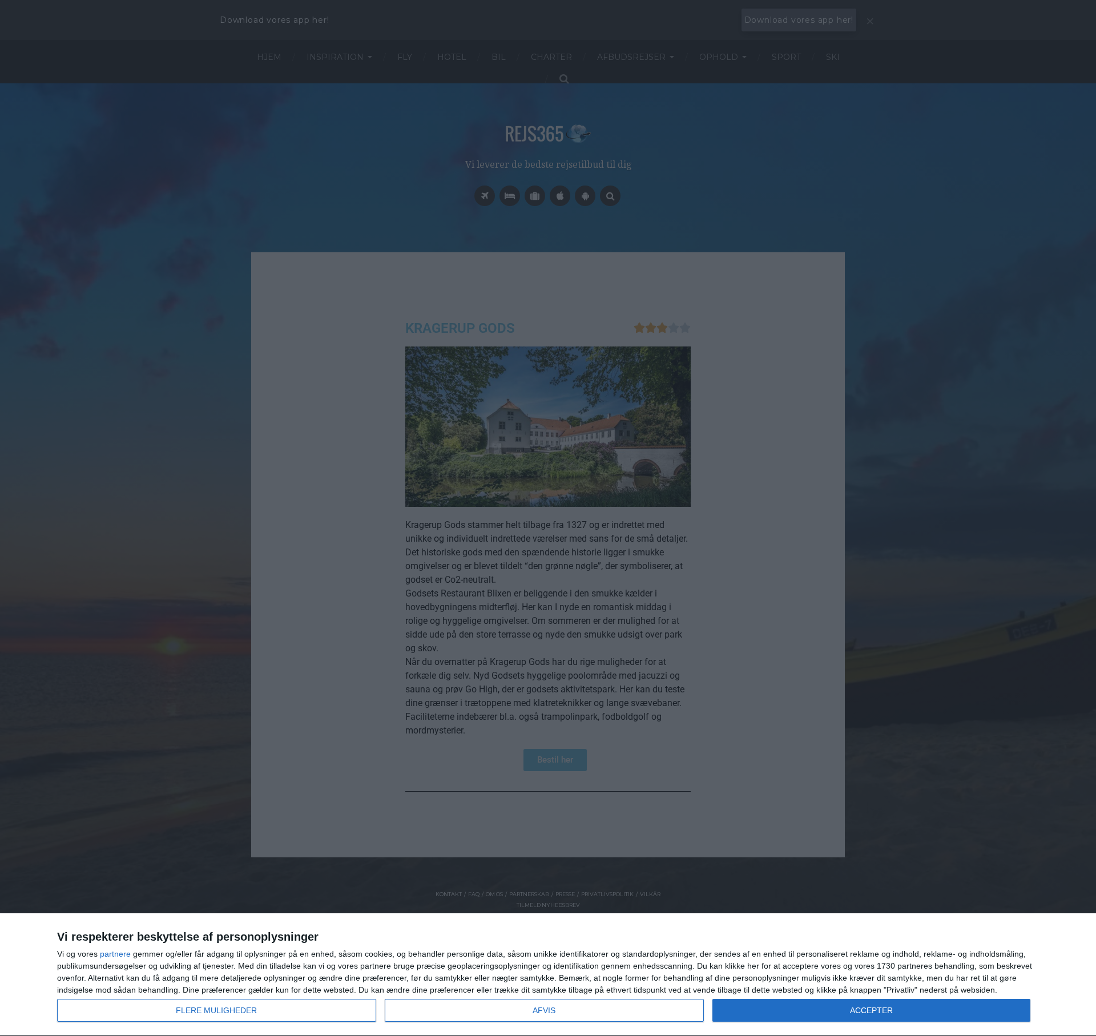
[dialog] (548, 975)
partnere (115, 954)
